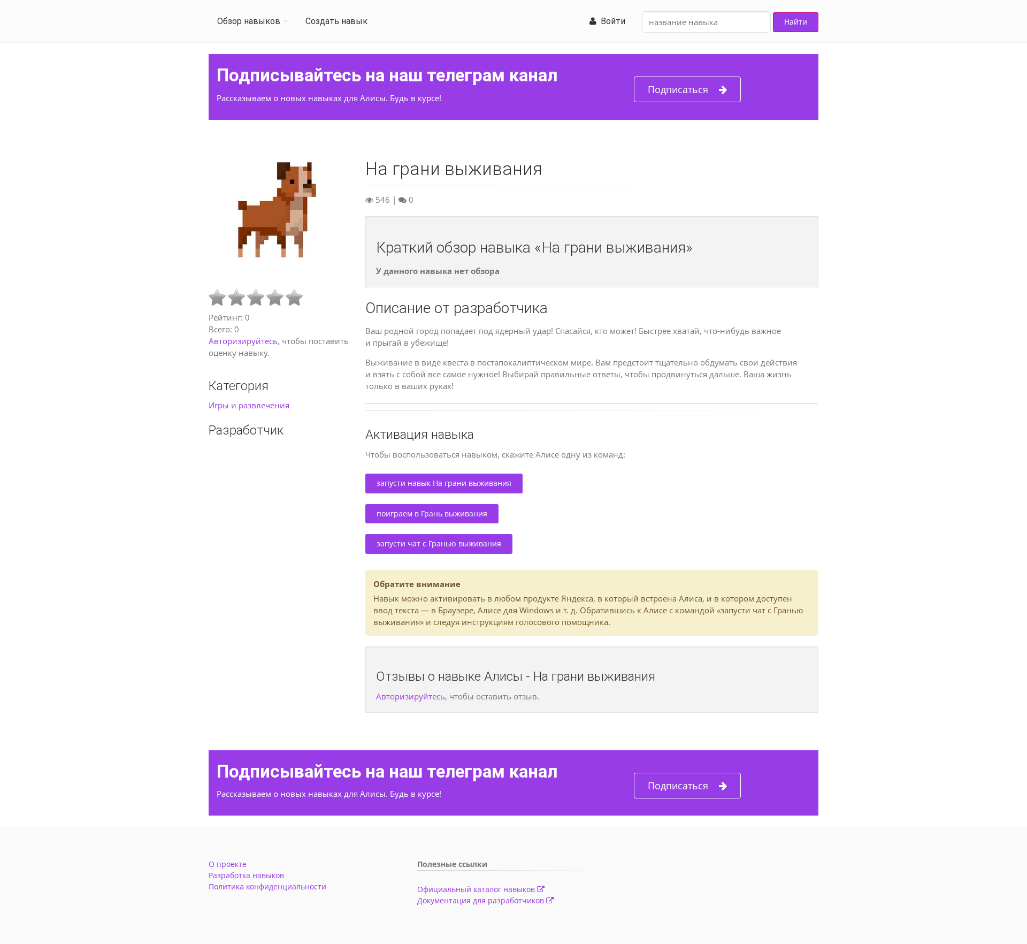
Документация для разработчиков (481, 900)
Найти (795, 22)
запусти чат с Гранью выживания (439, 543)
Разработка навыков (246, 875)
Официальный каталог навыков (477, 889)
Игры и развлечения (249, 405)
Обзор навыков (248, 21)
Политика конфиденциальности (267, 886)
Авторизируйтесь (243, 341)
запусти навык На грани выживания (444, 483)
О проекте (228, 864)
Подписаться (678, 89)
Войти (610, 21)
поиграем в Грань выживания (432, 513)
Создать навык (336, 21)
